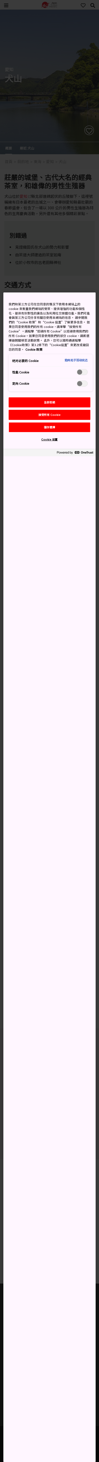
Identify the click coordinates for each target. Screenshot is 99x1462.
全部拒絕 (49, 402)
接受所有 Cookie (49, 415)
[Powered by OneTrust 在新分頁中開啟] (75, 453)
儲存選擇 (49, 427)
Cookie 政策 (34, 349)
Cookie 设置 (49, 439)
